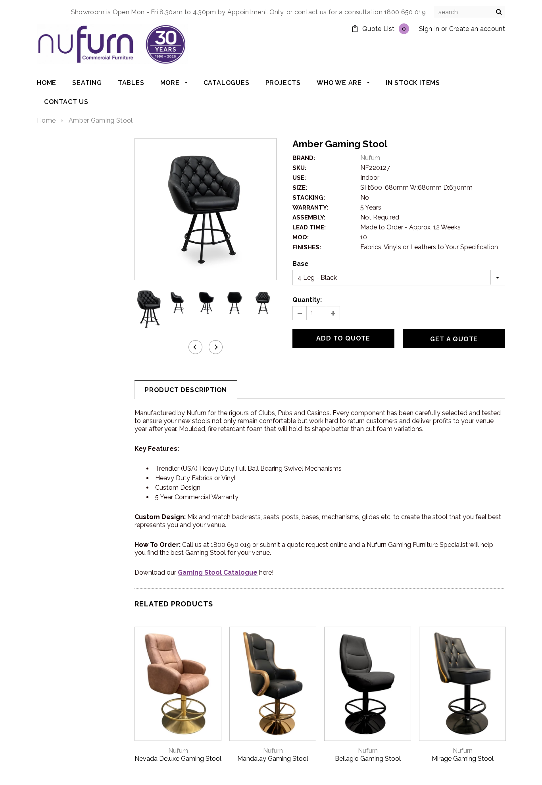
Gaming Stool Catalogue (218, 572)
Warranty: (310, 207)
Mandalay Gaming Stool (272, 758)
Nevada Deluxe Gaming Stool (178, 758)
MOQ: (300, 237)
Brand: (303, 158)
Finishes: (306, 247)
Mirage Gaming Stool (463, 758)
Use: (299, 177)
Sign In (429, 29)
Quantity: (307, 300)
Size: (299, 187)
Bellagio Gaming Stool (368, 758)
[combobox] (469, 12)
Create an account (477, 29)
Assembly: (308, 217)
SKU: (299, 167)
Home (46, 120)
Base (300, 263)
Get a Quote (454, 339)
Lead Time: (309, 227)
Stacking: (308, 197)
